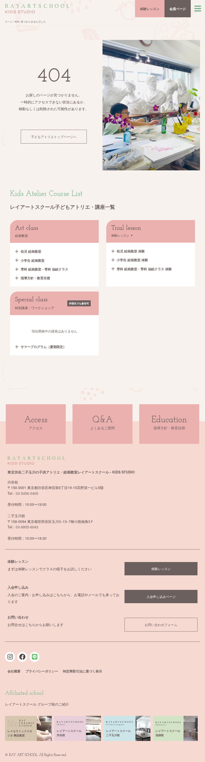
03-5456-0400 (27, 493)
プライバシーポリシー (42, 671)
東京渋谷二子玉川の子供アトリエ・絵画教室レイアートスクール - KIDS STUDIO (71, 471)
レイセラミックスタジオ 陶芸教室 (20, 733)
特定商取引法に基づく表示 (82, 671)
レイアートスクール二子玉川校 (118, 733)
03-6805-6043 (27, 526)
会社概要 (14, 671)
